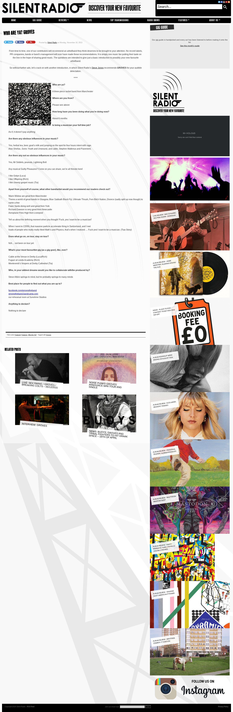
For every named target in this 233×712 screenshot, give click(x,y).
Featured (18, 335)
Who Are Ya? (32, 335)
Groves (48, 335)
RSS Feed (30, 707)
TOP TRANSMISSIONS (119, 20)
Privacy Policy (223, 707)
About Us (213, 20)
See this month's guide (190, 46)
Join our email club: (112, 707)
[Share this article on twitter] (8, 42)
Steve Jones (98, 68)
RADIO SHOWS (153, 20)
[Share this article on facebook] (19, 42)
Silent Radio (77, 8)
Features (182, 20)
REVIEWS (63, 20)
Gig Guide (37, 20)
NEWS (89, 20)
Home (13, 20)
